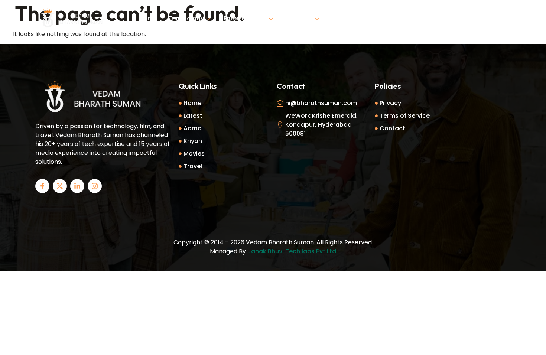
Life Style (299, 18)
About (372, 18)
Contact (405, 18)
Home (148, 18)
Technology (186, 18)
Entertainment (245, 18)
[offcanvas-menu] (503, 17)
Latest (341, 18)
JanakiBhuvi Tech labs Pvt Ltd (291, 251)
